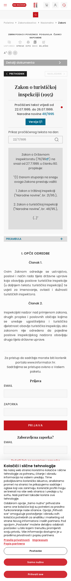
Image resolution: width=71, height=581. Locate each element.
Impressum (40, 540)
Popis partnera (14, 544)
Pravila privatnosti (17, 540)
